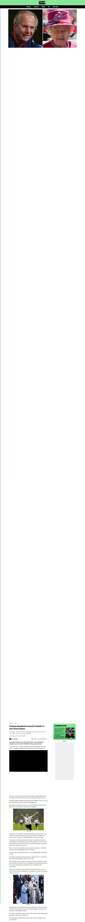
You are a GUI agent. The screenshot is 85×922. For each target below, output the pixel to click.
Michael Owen (41, 798)
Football (29, 7)
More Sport (55, 7)
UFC (49, 7)
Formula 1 (36, 7)
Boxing (43, 7)
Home (10, 723)
